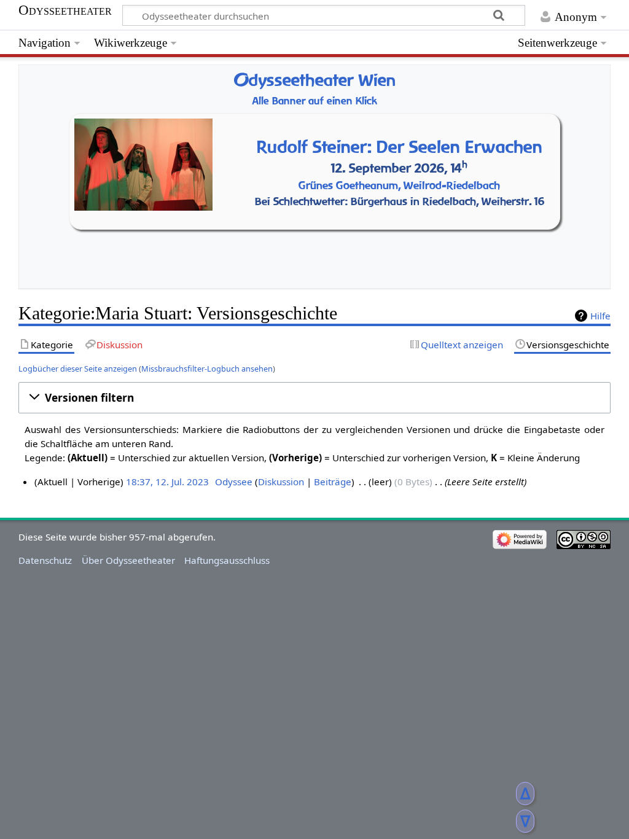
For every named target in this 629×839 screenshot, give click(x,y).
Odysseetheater (65, 10)
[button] (314, 398)
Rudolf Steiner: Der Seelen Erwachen (399, 146)
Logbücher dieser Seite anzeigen (77, 368)
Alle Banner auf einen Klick (314, 101)
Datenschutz (45, 560)
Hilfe (600, 316)
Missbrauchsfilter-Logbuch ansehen (207, 368)
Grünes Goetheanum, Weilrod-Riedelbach (399, 185)
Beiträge (332, 481)
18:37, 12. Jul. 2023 (167, 481)
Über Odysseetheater (128, 560)
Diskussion (281, 481)
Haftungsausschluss (227, 560)
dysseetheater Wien (314, 80)
